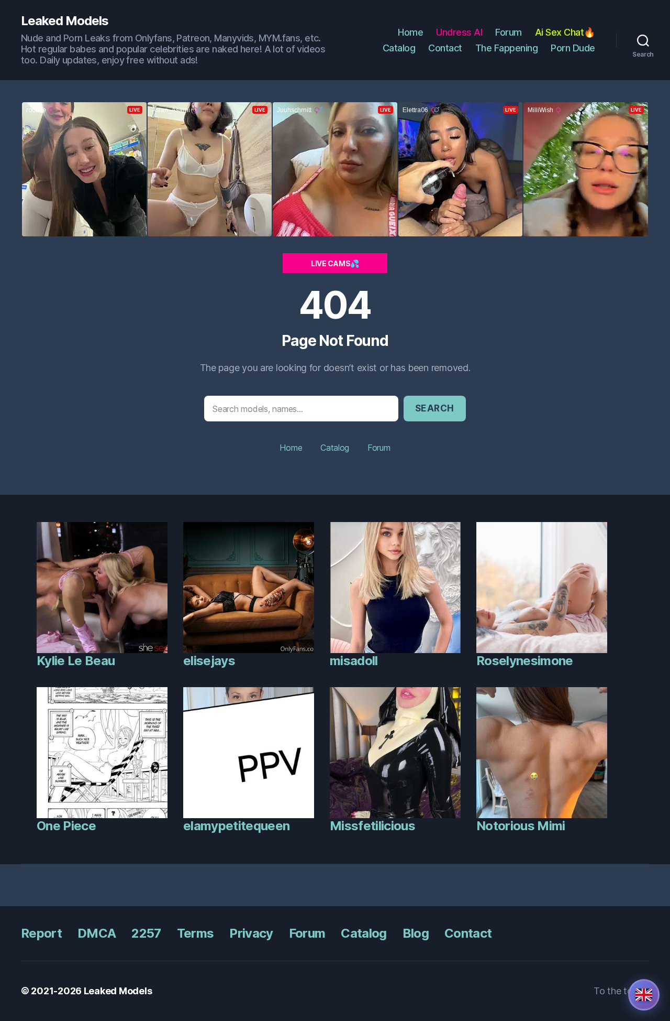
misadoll (354, 660)
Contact (445, 47)
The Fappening (506, 47)
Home (410, 32)
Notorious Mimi (520, 825)
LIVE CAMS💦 (335, 263)
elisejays (209, 660)
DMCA (96, 933)
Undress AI (459, 32)
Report (41, 933)
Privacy (251, 933)
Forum (508, 32)
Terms (195, 933)
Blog (416, 933)
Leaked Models (64, 21)
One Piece (66, 825)
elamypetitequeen (236, 825)
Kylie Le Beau (76, 660)
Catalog (399, 47)
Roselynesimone (524, 660)
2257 (146, 933)
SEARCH (434, 408)
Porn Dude (573, 47)
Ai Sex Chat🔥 (565, 32)
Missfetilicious (372, 825)
